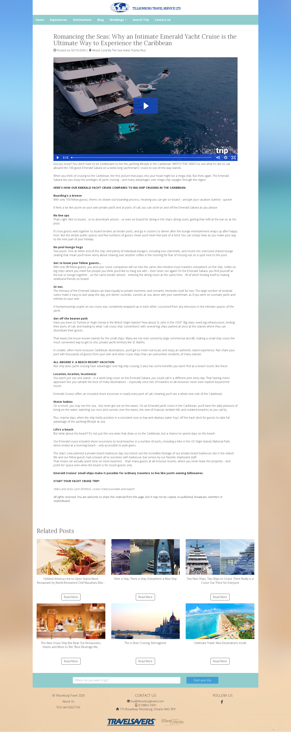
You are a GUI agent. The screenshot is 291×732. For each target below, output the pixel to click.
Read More (71, 597)
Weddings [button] (117, 20)
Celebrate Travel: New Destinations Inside (220, 643)
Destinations (82, 20)
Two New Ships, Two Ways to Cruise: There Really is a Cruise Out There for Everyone (220, 581)
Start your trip (202, 680)
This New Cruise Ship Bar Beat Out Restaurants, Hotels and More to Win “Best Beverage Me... (71, 645)
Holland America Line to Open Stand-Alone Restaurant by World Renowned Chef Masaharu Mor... (71, 581)
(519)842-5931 (147, 705)
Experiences (58, 20)
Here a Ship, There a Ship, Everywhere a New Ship (145, 579)
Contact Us (163, 20)
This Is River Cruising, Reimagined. (145, 643)
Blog (100, 20)
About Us (68, 701)
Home (40, 20)
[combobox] (127, 680)
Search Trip (141, 20)
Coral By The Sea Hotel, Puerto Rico (123, 50)
